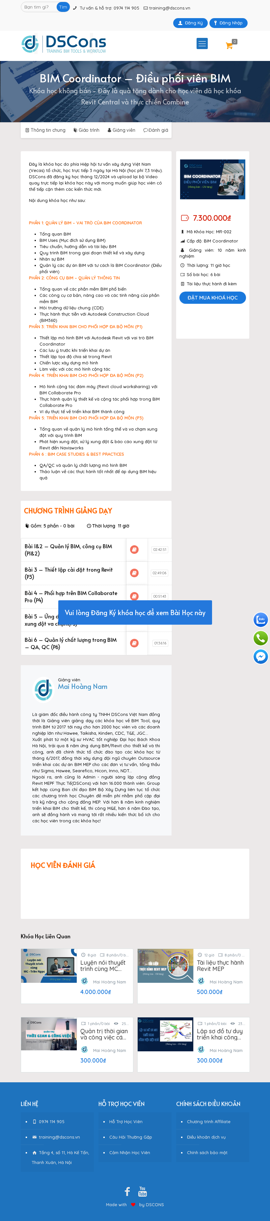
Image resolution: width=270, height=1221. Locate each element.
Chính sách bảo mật (207, 1152)
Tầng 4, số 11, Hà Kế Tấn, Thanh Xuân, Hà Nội (60, 1157)
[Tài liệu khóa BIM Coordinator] (134, 549)
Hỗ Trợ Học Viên (126, 1121)
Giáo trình (89, 130)
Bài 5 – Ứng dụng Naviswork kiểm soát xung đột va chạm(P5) (72, 619)
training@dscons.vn (169, 8)
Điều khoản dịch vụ (206, 1137)
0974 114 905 (126, 8)
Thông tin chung (48, 130)
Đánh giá (158, 130)
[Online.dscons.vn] (64, 43)
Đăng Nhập (231, 22)
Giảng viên (124, 130)
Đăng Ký (194, 22)
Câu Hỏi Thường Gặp (130, 1137)
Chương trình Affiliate (208, 1121)
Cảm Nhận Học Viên (129, 1152)
